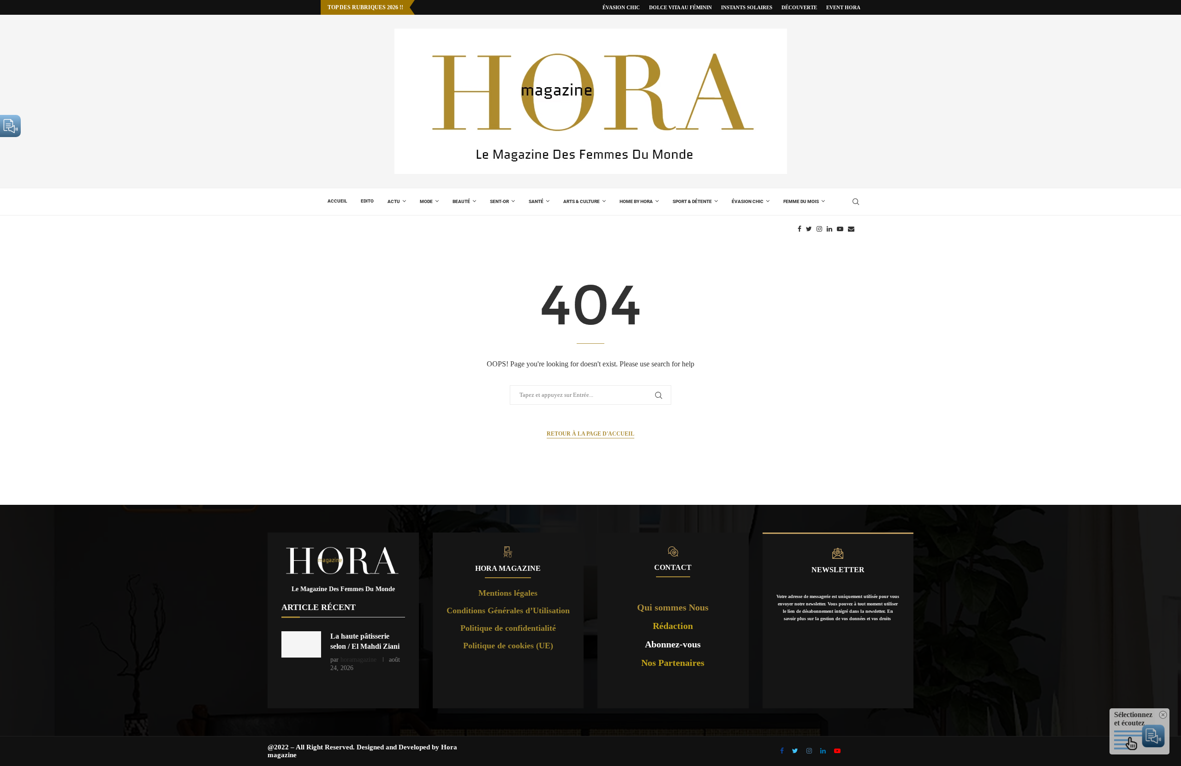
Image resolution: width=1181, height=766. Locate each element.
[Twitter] (809, 228)
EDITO (367, 200)
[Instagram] (819, 228)
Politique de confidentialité (508, 628)
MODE (426, 201)
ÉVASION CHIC (621, 7)
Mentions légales (507, 593)
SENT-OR (499, 201)
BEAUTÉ (461, 201)
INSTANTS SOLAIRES (746, 7)
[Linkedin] (829, 228)
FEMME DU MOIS (801, 201)
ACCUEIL (337, 200)
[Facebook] (799, 228)
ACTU (394, 201)
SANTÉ (536, 201)
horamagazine (358, 659)
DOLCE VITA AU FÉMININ (680, 7)
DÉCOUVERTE (799, 7)
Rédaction (673, 626)
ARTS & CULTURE (581, 201)
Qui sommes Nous (673, 607)
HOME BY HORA (636, 201)
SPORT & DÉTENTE (692, 201)
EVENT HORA (843, 7)
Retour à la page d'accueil (590, 434)
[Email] (851, 228)
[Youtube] (840, 228)
